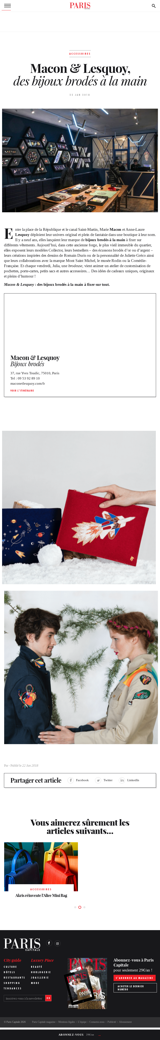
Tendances (13, 988)
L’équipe (82, 1021)
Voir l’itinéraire (22, 390)
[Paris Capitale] (80, 5)
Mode (35, 983)
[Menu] (6, 5)
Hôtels (9, 972)
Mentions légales (66, 1021)
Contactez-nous (97, 1021)
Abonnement (125, 1021)
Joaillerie (40, 977)
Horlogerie (41, 972)
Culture (10, 966)
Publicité (112, 1021)
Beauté (37, 966)
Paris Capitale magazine (43, 1021)
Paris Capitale (13, 1021)
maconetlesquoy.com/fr (27, 384)
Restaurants (14, 977)
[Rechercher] (153, 5)
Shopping (12, 983)
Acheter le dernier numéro (131, 988)
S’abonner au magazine (134, 978)
